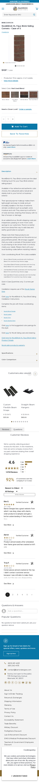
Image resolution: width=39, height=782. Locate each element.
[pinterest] (5, 682)
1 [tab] (11, 421)
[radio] (28, 462)
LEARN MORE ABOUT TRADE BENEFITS (19, 4)
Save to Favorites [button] (19, 134)
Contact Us (8, 716)
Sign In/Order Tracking (13, 694)
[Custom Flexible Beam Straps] (10, 391)
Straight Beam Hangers (28, 406)
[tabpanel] (11, 398)
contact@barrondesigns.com (19, 670)
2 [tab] (13, 421)
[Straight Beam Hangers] (28, 391)
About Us (8, 690)
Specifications (7, 353)
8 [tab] (25, 421)
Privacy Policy (10, 712)
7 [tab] (23, 421)
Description (6, 171)
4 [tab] (17, 421)
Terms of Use (9, 709)
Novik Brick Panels (9, 311)
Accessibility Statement (14, 720)
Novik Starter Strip (9, 320)
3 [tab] (15, 421)
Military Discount (11, 727)
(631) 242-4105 (13, 666)
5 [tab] (19, 421)
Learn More (11, 147)
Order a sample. (25, 109)
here (7, 297)
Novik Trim (7, 317)
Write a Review (19, 494)
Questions (5, 32)
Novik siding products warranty (13, 345)
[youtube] (23, 682)
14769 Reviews (13, 472)
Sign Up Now (11, 653)
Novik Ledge (7, 314)
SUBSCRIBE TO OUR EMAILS (19, 1)
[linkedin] (19, 682)
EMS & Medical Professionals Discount (20, 738)
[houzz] (30, 682)
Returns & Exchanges (13, 698)
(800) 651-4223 (14, 663)
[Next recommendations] (35, 374)
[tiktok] (26, 682)
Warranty (8, 705)
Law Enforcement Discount (15, 735)
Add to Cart (21, 127)
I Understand (19, 776)
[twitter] (16, 682)
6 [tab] (21, 421)
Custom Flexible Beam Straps (10, 407)
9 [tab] (27, 421)
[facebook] (12, 682)
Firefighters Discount (13, 731)
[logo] (20, 9)
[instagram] (9, 682)
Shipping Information (13, 701)
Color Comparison (9, 360)
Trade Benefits (10, 724)
